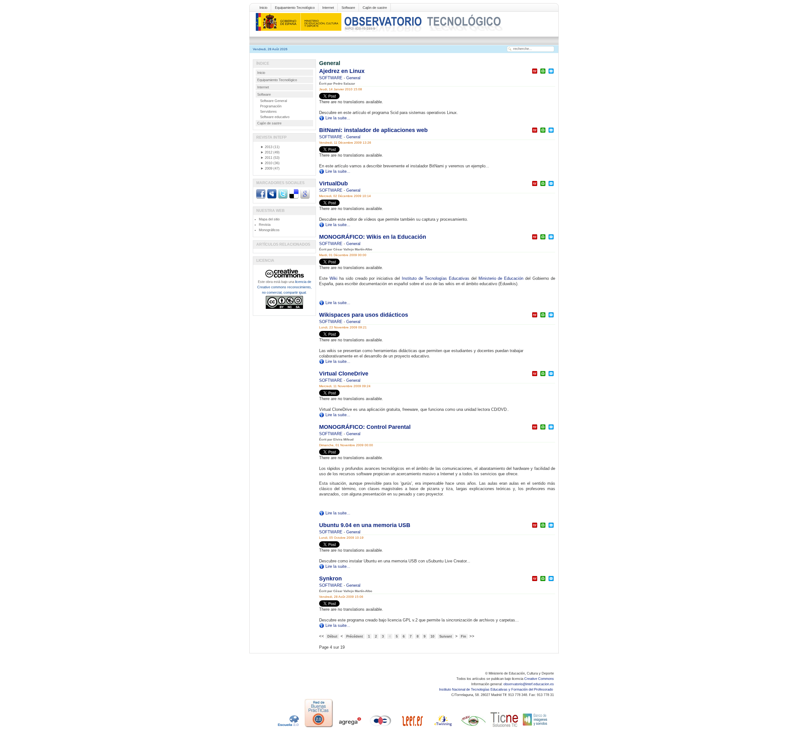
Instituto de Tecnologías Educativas (435, 278)
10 (432, 636)
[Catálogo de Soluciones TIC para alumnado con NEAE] (504, 727)
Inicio (263, 7)
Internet (328, 7)
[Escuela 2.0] (287, 727)
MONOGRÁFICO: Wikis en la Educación (372, 237)
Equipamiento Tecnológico (295, 7)
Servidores (268, 111)
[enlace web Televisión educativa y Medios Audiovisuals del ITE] (473, 727)
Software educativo (274, 117)
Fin (463, 636)
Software (348, 7)
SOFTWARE (331, 77)
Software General (273, 101)
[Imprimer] (543, 73)
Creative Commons (539, 679)
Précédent (354, 636)
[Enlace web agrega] (349, 727)
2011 (266, 157)
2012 (266, 152)
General (353, 77)
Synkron (330, 578)
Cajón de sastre (375, 7)
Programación (271, 106)
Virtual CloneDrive (343, 373)
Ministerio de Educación (501, 278)
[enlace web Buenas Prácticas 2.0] (318, 727)
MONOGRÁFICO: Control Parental (365, 427)
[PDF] (535, 73)
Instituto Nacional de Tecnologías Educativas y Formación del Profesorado (496, 689)
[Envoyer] (551, 73)
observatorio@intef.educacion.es (528, 684)
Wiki (333, 278)
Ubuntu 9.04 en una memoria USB (364, 525)
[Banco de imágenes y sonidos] (535, 727)
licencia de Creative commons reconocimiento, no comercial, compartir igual (284, 287)
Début (332, 636)
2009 (266, 168)
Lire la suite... (337, 118)
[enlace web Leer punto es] (411, 727)
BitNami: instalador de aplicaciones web (373, 130)
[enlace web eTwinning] (442, 727)
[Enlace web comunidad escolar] (380, 727)
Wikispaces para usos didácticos (363, 315)
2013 (266, 147)
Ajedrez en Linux (342, 71)
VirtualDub (333, 183)
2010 (266, 163)
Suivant (445, 636)
